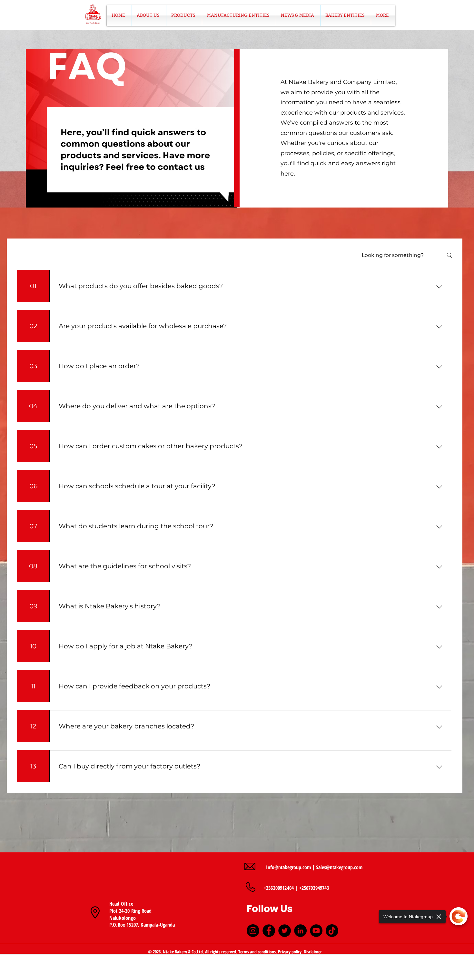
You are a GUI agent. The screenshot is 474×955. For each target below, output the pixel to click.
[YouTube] (316, 930)
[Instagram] (253, 930)
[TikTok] (332, 930)
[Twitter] (284, 930)
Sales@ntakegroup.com (339, 867)
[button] (184, 15)
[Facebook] (268, 930)
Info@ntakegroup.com (288, 867)
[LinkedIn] (300, 930)
